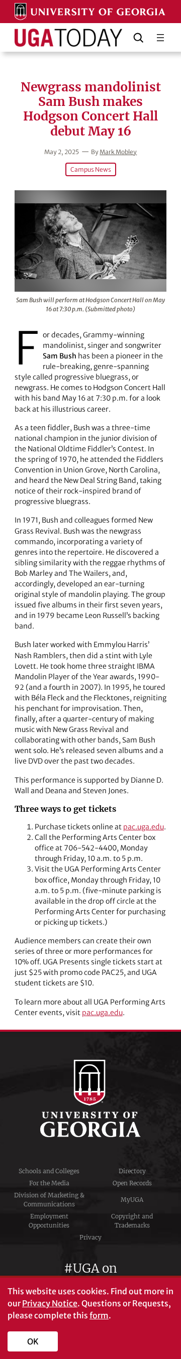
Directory (132, 1171)
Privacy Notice (49, 1303)
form (99, 1315)
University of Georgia (90, 1098)
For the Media (49, 1183)
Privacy (90, 1237)
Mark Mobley (118, 152)
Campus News (90, 169)
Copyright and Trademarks (132, 1220)
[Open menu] (160, 38)
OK (33, 1341)
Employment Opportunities (49, 1220)
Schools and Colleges (49, 1171)
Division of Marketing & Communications (49, 1199)
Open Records (132, 1183)
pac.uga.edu (143, 826)
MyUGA (132, 1199)
